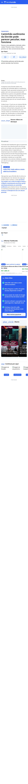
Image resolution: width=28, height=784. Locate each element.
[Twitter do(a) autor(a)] (2, 235)
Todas (3, 246)
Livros (19, 246)
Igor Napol (4, 51)
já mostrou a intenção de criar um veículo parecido (14, 190)
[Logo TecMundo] (10, 2)
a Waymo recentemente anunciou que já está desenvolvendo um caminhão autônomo (13, 185)
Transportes (5, 31)
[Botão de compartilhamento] (5, 57)
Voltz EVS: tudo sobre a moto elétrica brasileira (13, 170)
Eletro (14, 246)
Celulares (9, 246)
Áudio (24, 246)
